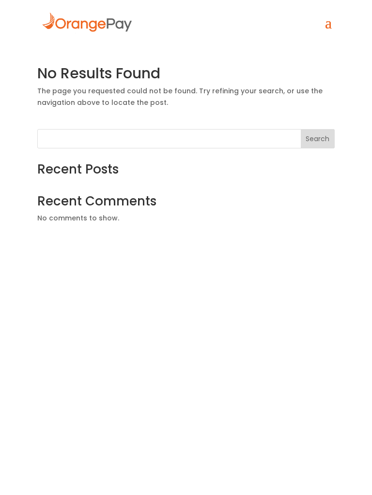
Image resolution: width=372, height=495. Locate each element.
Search (317, 139)
